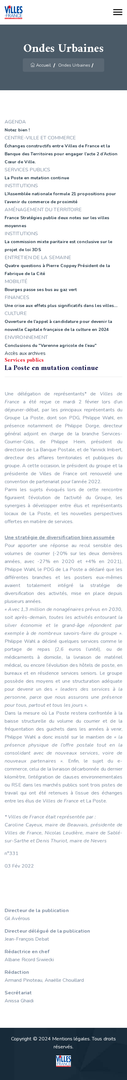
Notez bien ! (17, 130)
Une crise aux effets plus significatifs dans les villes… (61, 306)
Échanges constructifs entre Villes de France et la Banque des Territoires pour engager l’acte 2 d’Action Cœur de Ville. (61, 154)
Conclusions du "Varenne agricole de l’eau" (50, 345)
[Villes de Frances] (14, 12)
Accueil (43, 65)
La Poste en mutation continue (37, 178)
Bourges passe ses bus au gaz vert (41, 290)
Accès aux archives (25, 353)
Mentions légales (71, 1038)
